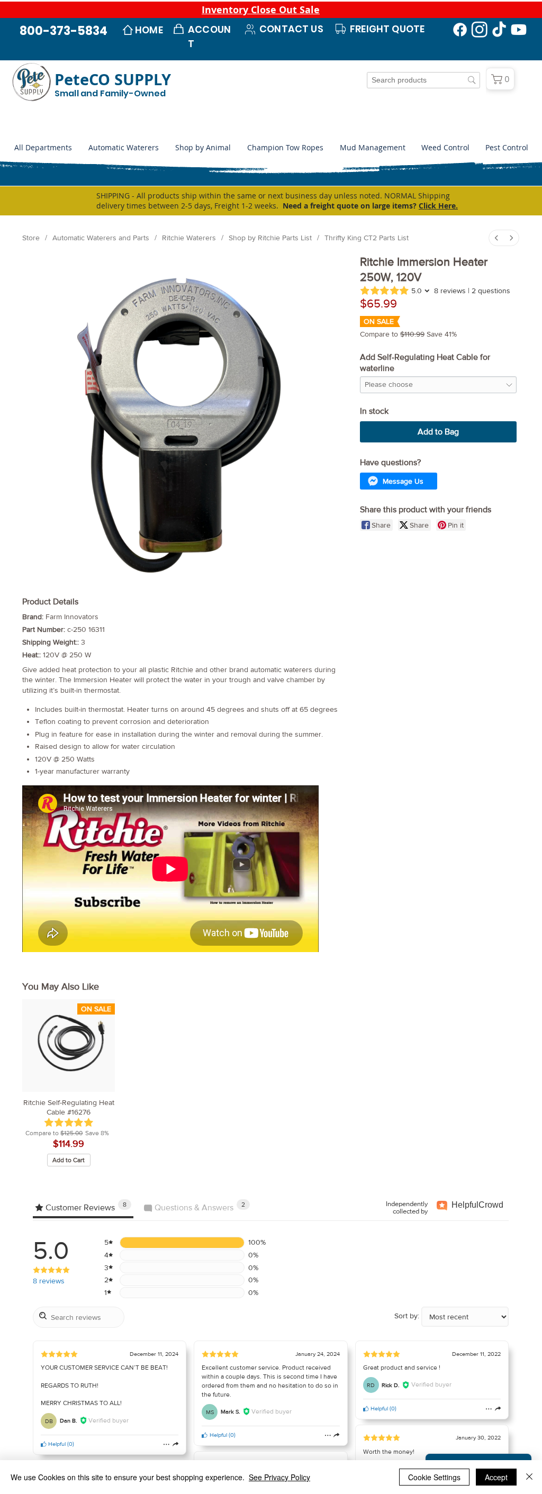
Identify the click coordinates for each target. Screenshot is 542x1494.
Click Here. (438, 206)
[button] (203, 147)
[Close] (529, 1477)
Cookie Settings (434, 1477)
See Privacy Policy (279, 1477)
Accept (496, 1477)
